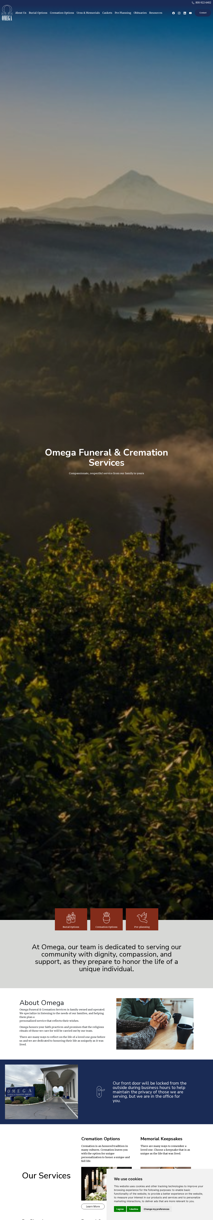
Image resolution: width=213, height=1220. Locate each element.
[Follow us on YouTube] (190, 13)
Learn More (93, 1206)
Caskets (107, 12)
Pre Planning (123, 12)
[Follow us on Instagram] (179, 13)
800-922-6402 (202, 2)
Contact (202, 13)
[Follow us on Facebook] (173, 13)
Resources (155, 12)
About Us (20, 12)
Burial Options (38, 12)
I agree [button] (120, 1209)
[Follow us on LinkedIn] (185, 13)
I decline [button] (133, 1209)
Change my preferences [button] (156, 1209)
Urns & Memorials (88, 12)
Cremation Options (62, 12)
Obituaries (140, 12)
